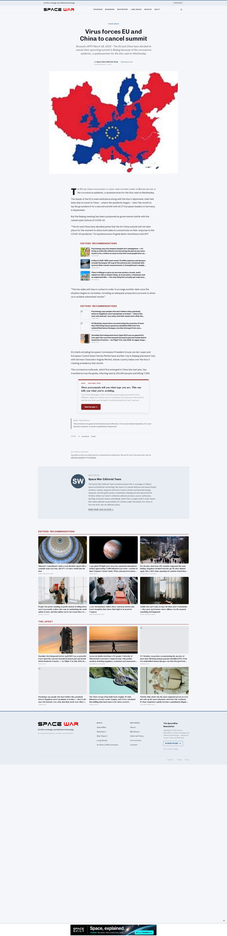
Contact (133, 745)
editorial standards (78, 457)
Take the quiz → (91, 407)
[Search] (181, 9)
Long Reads (136, 9)
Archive (148, 9)
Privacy (170, 760)
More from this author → (101, 509)
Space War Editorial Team (107, 62)
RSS (176, 749)
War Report (122, 9)
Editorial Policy (137, 736)
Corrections (135, 740)
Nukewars (110, 9)
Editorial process (127, 62)
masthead (92, 457)
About (157, 9)
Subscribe (178, 3)
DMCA (187, 760)
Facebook (85, 436)
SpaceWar (98, 9)
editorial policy (113, 504)
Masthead (134, 732)
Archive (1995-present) (107, 745)
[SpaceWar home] (59, 9)
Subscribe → (173, 743)
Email (93, 436)
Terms (179, 760)
